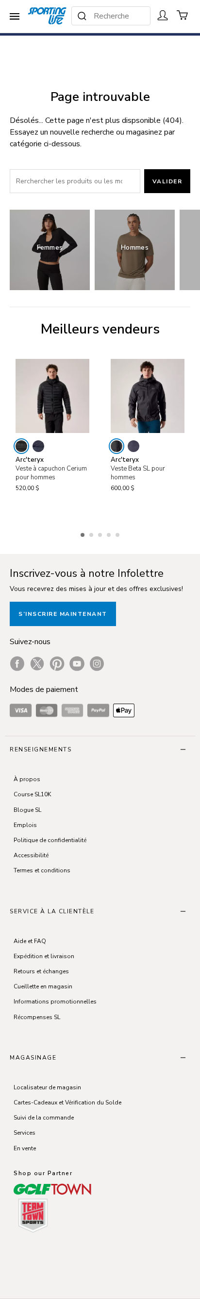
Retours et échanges (41, 971)
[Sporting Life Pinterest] (57, 663)
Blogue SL (27, 810)
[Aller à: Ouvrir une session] (162, 15)
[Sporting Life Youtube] (76, 663)
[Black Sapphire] (38, 446)
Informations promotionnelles (55, 1001)
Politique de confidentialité (50, 840)
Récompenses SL (37, 1017)
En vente (25, 1148)
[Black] (21, 446)
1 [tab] (83, 533)
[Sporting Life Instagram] (96, 663)
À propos (27, 779)
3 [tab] (101, 533)
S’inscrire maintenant (62, 614)
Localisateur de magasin (47, 1087)
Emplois (25, 825)
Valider (167, 181)
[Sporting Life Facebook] (17, 663)
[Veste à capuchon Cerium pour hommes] (52, 396)
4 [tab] (110, 533)
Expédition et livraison (44, 956)
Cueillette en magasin (43, 986)
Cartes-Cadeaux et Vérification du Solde (67, 1102)
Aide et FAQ (30, 941)
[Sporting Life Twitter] (37, 663)
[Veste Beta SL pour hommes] (147, 396)
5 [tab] (118, 533)
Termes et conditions (42, 870)
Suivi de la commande (44, 1118)
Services (24, 1133)
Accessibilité (31, 855)
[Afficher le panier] (182, 15)
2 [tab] (92, 533)
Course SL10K (32, 794)
